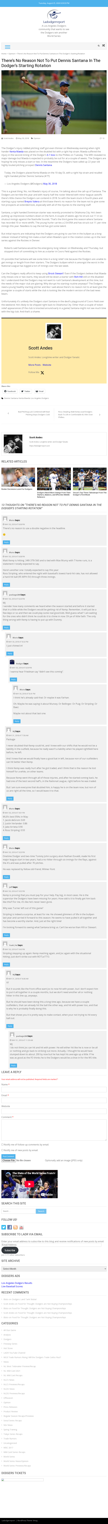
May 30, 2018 (50, 183)
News (6, 1361)
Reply (6, 542)
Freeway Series (10, 1343)
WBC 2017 (8, 1447)
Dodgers (7, 1339)
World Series (9, 1456)
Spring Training (10, 1429)
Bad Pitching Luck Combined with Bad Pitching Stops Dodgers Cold (34, 413)
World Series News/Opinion (16, 1461)
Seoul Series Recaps (13, 1420)
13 (103, 138)
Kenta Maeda (16, 151)
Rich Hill (78, 276)
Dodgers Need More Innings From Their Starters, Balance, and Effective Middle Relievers (54, 495)
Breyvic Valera (31, 201)
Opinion (11, 53)
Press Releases (10, 1407)
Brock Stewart (55, 273)
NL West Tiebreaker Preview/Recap (20, 1366)
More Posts (34, 364)
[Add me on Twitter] (42, 373)
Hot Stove (8, 1348)
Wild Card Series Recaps (14, 1452)
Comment (7, 1117)
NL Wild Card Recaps (13, 1375)
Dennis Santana (43, 165)
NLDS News (9, 1389)
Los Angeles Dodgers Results (16, 1283)
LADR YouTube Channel (14, 1352)
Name (5, 1084)
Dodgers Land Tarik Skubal (24, 1299)
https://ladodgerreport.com (39, 446)
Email (5, 1095)
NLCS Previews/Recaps (14, 1384)
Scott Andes (9, 138)
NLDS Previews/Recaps (14, 1393)
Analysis (7, 1334)
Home (3, 53)
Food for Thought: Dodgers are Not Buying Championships (45, 1303)
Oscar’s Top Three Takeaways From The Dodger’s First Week (90, 494)
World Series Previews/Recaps (17, 1465)
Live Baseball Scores (12, 1286)
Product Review (11, 1411)
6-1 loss (51, 154)
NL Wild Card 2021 (12, 1370)
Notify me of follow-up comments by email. (26, 1144)
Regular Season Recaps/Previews (19, 1416)
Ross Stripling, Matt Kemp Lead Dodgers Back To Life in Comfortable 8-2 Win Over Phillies (75, 414)
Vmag (35, 1520)
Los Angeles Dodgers (40, 398)
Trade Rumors (10, 1438)
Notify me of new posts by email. (21, 1150)
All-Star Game (10, 1330)
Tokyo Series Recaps (13, 1434)
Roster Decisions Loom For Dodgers (16, 489)
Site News (8, 1425)
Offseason (8, 1398)
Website (47, 364)
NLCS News (9, 1380)
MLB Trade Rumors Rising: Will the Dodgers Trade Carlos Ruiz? (32, 1357)
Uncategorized (10, 1443)
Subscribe (10, 1250)
